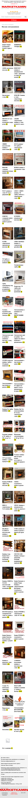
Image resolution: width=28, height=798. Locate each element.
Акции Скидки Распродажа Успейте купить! (10, 763)
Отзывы (2, 774)
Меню (15, 20)
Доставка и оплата (5, 757)
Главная (3, 24)
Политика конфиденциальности (8, 761)
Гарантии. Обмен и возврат (7, 765)
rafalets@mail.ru (7, 782)
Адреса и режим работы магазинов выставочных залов (13, 772)
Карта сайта (23, 792)
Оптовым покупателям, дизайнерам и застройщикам (13, 759)
